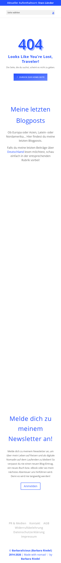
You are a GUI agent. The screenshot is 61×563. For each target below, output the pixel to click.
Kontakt (34, 523)
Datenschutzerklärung (29, 532)
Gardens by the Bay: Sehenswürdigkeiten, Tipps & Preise (29, 184)
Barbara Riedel (30, 558)
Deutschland (15, 152)
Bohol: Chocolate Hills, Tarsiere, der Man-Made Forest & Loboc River (30, 257)
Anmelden (30, 486)
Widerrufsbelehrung (29, 528)
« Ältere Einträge (18, 388)
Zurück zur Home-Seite (32, 77)
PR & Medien (17, 523)
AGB (46, 523)
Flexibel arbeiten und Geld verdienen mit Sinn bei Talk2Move (27, 330)
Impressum (29, 536)
